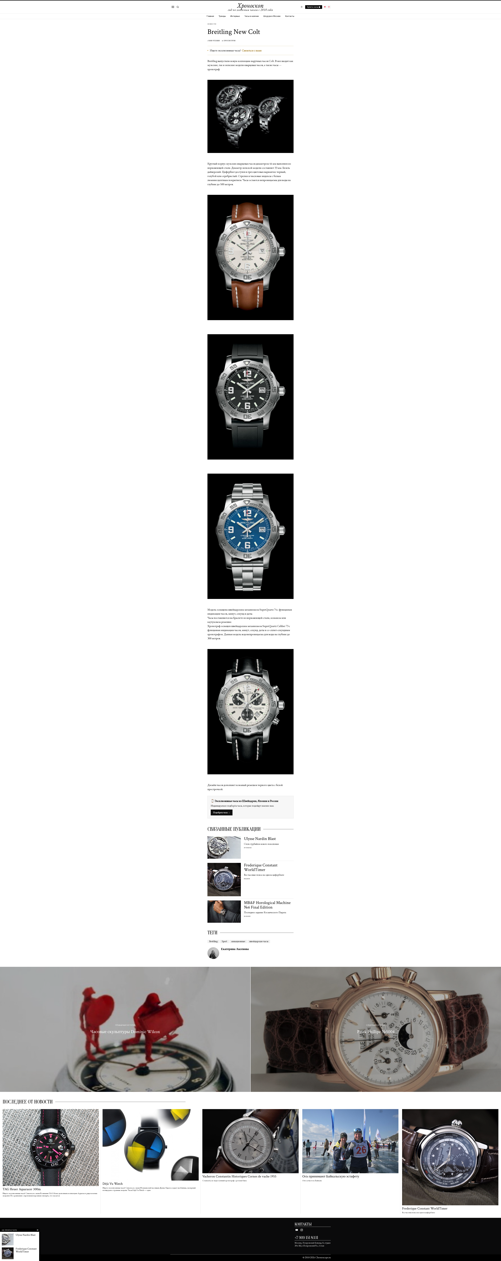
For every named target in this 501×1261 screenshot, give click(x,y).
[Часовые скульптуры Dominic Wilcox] (125, 1029)
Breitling (213, 941)
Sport (224, 941)
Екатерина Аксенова (235, 949)
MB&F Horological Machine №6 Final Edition (267, 905)
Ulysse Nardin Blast (260, 838)
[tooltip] (325, 7)
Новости (211, 24)
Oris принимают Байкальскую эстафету (330, 1176)
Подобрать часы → (221, 812)
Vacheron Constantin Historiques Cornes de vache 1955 (239, 1176)
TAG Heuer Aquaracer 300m (22, 1189)
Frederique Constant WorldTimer (261, 867)
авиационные (238, 941)
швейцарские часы (258, 941)
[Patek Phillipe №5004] (376, 1029)
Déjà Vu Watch (113, 1184)
